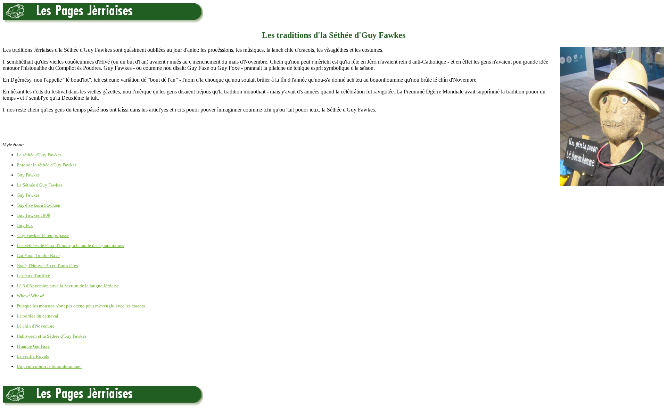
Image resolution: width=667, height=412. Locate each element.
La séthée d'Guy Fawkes (39, 154)
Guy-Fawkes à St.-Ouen (38, 205)
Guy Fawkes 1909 (33, 215)
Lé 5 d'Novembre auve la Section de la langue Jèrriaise (68, 285)
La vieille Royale (33, 356)
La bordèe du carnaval (37, 316)
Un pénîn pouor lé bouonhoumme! (49, 366)
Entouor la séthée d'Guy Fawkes (46, 164)
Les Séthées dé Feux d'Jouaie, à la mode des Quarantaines (70, 245)
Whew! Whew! (30, 295)
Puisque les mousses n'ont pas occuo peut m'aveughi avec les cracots (81, 305)
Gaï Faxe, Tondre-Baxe (38, 255)
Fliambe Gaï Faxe (33, 346)
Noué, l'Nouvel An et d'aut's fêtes (47, 265)
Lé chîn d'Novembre (36, 326)
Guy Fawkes (28, 175)
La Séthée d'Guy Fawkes (39, 185)
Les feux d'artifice (33, 275)
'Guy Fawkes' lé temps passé (43, 235)
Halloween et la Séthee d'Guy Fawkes (52, 336)
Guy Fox (25, 225)
